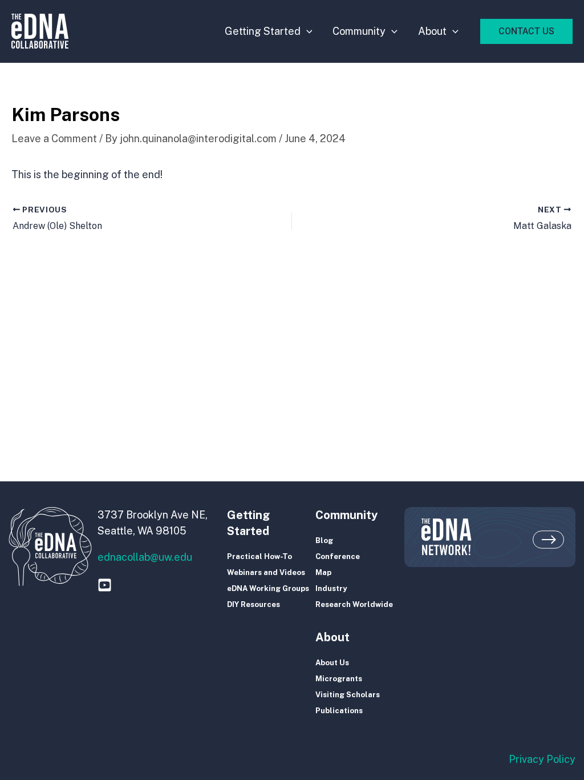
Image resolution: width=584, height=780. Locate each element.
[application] (307, 31)
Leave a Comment (54, 138)
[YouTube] (105, 585)
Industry (331, 588)
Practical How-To (259, 556)
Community (359, 31)
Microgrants (338, 678)
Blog (324, 540)
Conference (337, 556)
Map (323, 572)
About (432, 31)
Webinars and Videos (266, 572)
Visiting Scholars (347, 694)
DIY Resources (253, 604)
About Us (332, 662)
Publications (339, 710)
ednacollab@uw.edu (145, 557)
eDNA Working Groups (268, 588)
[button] (526, 31)
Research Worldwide (354, 604)
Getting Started (263, 31)
